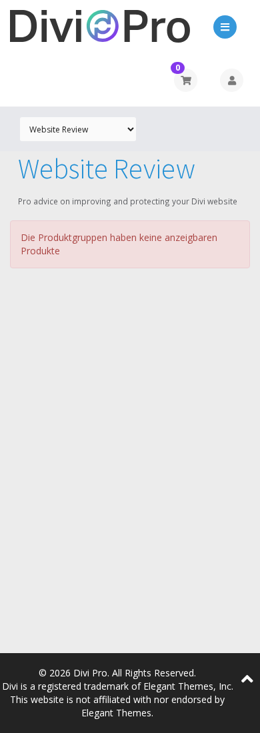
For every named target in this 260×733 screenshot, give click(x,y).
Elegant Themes (116, 712)
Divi (10, 686)
